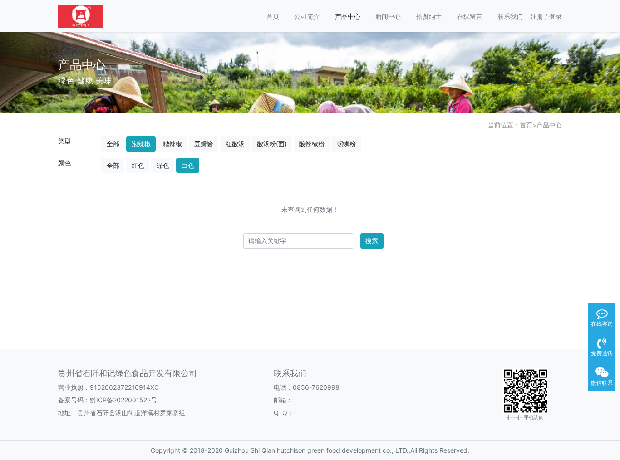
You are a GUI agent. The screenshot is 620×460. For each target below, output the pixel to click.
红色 (138, 165)
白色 (188, 165)
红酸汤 (235, 143)
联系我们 (510, 16)
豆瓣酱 (203, 143)
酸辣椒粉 (312, 143)
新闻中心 (388, 16)
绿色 (163, 165)
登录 (555, 16)
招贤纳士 (429, 16)
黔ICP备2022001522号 (123, 400)
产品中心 (347, 16)
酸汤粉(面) (272, 143)
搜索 (371, 241)
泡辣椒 (141, 143)
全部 (113, 143)
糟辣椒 (172, 143)
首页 (272, 16)
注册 (537, 16)
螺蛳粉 (346, 143)
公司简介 (307, 16)
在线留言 (469, 16)
